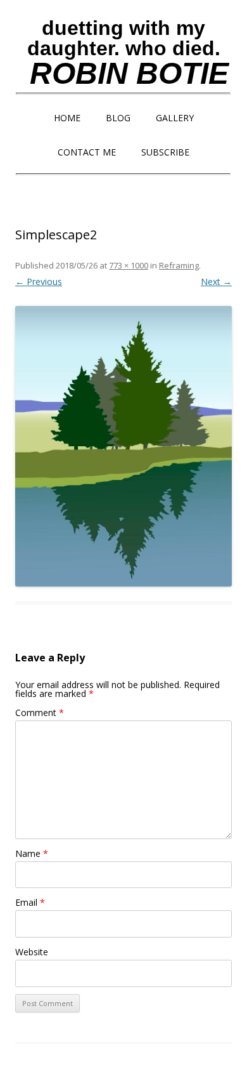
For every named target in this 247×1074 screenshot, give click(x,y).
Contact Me (87, 152)
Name (31, 853)
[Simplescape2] (123, 446)
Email (30, 902)
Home (67, 118)
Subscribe (165, 152)
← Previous (38, 281)
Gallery (175, 118)
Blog (118, 118)
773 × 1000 (128, 265)
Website (31, 952)
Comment (39, 712)
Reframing (179, 265)
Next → (216, 281)
